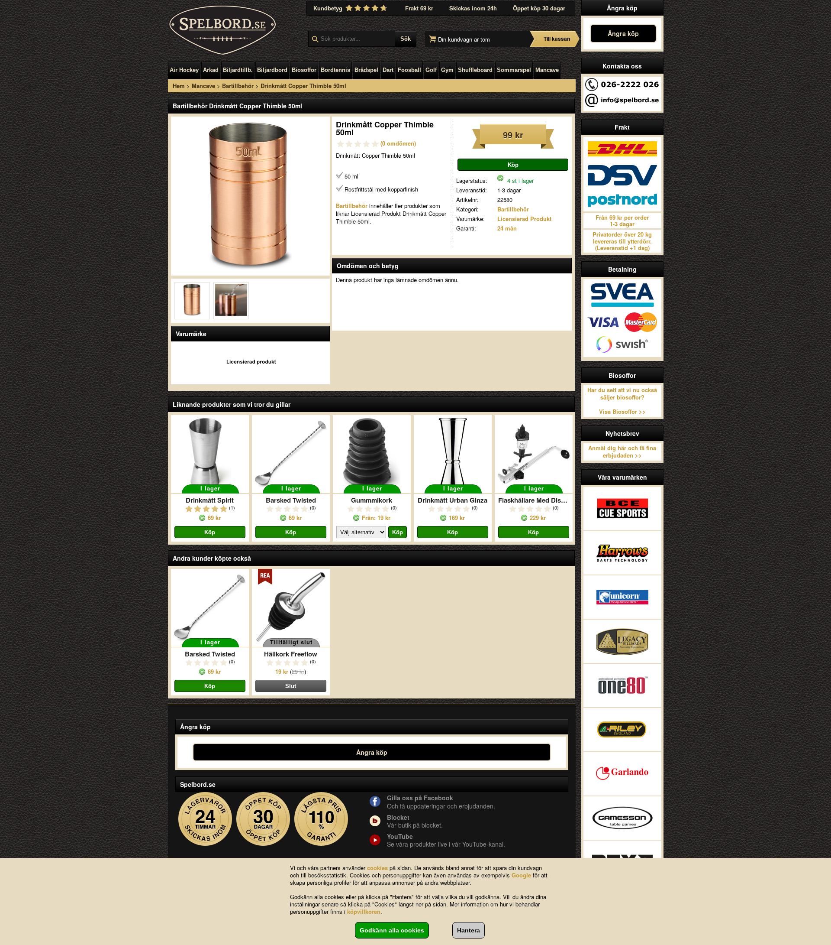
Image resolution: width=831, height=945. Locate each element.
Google (521, 875)
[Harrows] (622, 553)
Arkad (211, 70)
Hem (179, 85)
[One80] (622, 685)
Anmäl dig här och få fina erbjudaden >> (622, 451)
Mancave (547, 70)
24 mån (507, 228)
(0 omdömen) (398, 143)
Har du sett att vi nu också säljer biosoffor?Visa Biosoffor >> (622, 401)
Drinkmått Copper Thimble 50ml (303, 85)
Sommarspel (514, 70)
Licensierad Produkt (524, 218)
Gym (447, 70)
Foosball (409, 70)
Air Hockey (184, 70)
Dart (388, 70)
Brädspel (366, 70)
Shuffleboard (475, 70)
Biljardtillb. (238, 70)
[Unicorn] (622, 597)
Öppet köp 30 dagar (539, 8)
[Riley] (622, 729)
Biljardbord (272, 70)
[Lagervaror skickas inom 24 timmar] (205, 819)
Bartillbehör (238, 85)
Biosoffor (304, 70)
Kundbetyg (328, 8)
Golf (431, 70)
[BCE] (622, 508)
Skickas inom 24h (473, 8)
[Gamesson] (622, 818)
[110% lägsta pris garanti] (321, 819)
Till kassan (557, 38)
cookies (377, 868)
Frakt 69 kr (419, 8)
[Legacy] (622, 641)
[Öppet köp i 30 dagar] (263, 819)
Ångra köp (623, 33)
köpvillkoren (363, 911)
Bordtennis (335, 70)
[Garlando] (622, 774)
